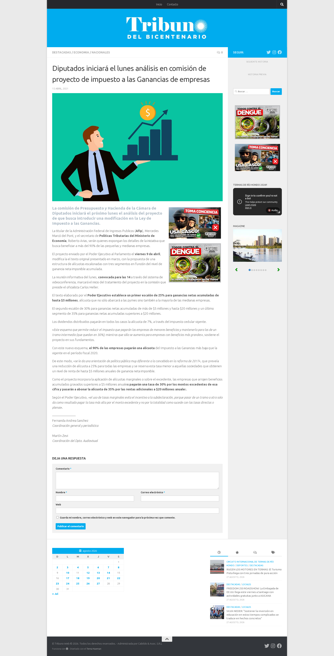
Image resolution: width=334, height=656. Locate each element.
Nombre (61, 492)
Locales (246, 584)
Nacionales (101, 52)
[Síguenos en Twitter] (269, 52)
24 (67, 583)
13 (98, 572)
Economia (81, 52)
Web (58, 504)
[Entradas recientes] (219, 552)
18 (77, 578)
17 (67, 578)
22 (118, 578)
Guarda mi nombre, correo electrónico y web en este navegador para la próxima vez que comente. (117, 517)
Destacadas (61, 52)
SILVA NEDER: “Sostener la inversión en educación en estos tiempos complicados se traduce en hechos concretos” (252, 615)
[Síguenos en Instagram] (274, 52)
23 (57, 583)
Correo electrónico (153, 492)
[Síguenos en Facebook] (280, 52)
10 (67, 572)
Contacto (172, 4)
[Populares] (237, 552)
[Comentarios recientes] (255, 552)
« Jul (55, 593)
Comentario (63, 468)
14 (108, 572)
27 (98, 583)
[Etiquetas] (273, 552)
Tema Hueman (94, 648)
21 (108, 578)
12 (88, 572)
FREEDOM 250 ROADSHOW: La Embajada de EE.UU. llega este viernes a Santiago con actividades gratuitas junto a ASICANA (252, 592)
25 (77, 583)
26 (88, 583)
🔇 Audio (273, 210)
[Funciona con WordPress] (67, 649)
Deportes (242, 565)
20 (98, 578)
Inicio (159, 4)
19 (88, 578)
